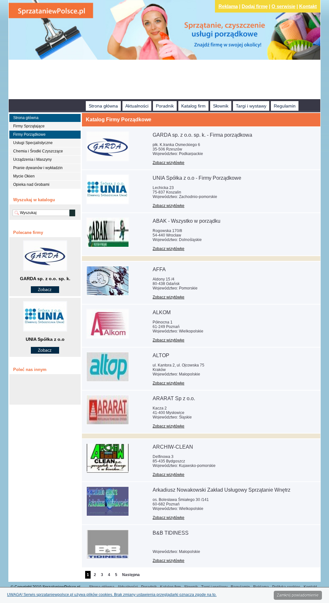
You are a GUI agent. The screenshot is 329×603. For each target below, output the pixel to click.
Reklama (228, 6)
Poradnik (165, 105)
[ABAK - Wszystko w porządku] (107, 246)
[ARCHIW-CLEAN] (107, 472)
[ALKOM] (107, 338)
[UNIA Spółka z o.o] (45, 352)
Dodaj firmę (255, 6)
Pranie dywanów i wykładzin (38, 168)
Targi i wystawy (251, 105)
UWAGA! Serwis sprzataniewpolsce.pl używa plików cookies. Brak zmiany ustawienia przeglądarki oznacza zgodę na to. (112, 595)
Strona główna (103, 105)
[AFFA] (107, 295)
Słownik (220, 105)
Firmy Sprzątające (29, 126)
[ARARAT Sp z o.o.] (107, 424)
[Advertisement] (164, 80)
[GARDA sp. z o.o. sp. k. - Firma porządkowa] (107, 160)
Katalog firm (193, 105)
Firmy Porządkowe (29, 134)
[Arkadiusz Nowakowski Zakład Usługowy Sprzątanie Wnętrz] (107, 515)
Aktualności (136, 105)
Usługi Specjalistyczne (33, 143)
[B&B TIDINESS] (107, 558)
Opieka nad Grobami (31, 184)
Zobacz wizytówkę (168, 162)
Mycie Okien (24, 176)
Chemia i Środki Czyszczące (38, 151)
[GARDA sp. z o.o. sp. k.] (45, 291)
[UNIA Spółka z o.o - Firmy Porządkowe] (107, 203)
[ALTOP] (107, 381)
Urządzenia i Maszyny (32, 159)
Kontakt (308, 6)
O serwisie (283, 6)
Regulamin (285, 105)
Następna (131, 575)
